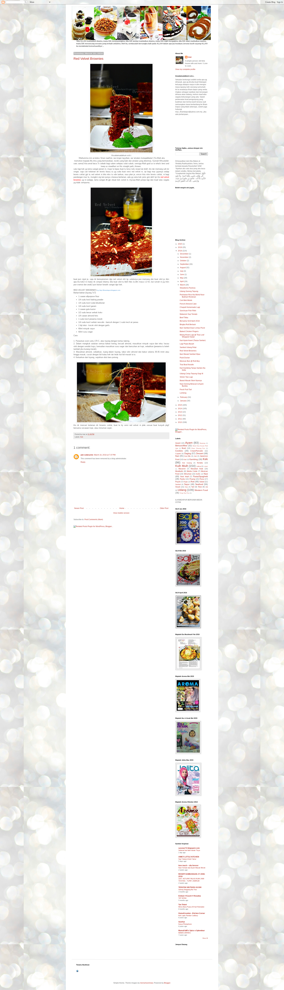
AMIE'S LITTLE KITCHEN (188, 857)
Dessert (199, 453)
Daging (187, 453)
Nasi (206, 474)
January (183, 401)
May (182, 278)
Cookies (179, 451)
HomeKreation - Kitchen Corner (191, 913)
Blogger (167, 983)
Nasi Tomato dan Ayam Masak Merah (191, 868)
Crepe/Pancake (196, 451)
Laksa (198, 466)
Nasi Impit (184, 477)
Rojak (186, 482)
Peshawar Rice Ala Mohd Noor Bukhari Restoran (192, 296)
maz (190, 57)
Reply (83, 462)
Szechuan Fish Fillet (188, 311)
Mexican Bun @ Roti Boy (190, 361)
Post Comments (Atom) (93, 519)
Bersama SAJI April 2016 (190, 321)
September (184, 264)
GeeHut (181, 922)
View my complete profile (185, 69)
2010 (180, 422)
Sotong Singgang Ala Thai (187, 889)
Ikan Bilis (187, 456)
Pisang (192, 479)
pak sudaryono (87, 455)
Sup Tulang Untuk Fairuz (187, 859)
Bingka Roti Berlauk (188, 324)
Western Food (201, 490)
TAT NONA (182, 898)
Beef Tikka (184, 318)
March (182, 285)
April (182, 281)
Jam (195, 456)
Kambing (193, 459)
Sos (186, 487)
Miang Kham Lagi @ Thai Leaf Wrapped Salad (192, 336)
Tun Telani (182, 905)
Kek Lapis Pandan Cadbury (188, 915)
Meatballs (179, 471)
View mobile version (121, 513)
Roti (192, 481)
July (182, 271)
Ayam (189, 442)
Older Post (164, 508)
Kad (185, 459)
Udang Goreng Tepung (189, 291)
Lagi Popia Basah (187, 344)
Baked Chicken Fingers (189, 331)
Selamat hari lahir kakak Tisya (189, 850)
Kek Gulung (187, 463)
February (184, 397)
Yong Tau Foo (184, 493)
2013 (180, 412)
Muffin (198, 474)
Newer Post (79, 508)
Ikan (177, 456)
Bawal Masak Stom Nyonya (191, 381)
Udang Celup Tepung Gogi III (191, 374)
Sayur (187, 484)
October (183, 261)
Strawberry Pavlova (187, 288)
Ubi (206, 487)
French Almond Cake (188, 304)
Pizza (202, 479)
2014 (180, 409)
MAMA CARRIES (184, 933)
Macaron (182, 469)
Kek (81, 437)
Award (177, 443)
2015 (180, 405)
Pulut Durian (185, 358)
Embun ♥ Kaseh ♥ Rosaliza (189, 896)
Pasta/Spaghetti (200, 476)
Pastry (182, 479)
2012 (180, 415)
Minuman (188, 474)
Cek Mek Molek (186, 300)
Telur (200, 487)
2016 (180, 251)
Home (121, 508)
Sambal (178, 484)
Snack (177, 487)
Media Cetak (192, 471)
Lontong (183, 393)
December (184, 254)
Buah (184, 448)
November (184, 257)
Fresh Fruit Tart (186, 390)
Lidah (206, 466)
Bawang (202, 443)
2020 (180, 244)
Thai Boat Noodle (187, 365)
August (183, 268)
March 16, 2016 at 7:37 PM (105, 455)
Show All (205, 938)
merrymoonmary (146, 983)
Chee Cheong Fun (198, 448)
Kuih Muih (181, 465)
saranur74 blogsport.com (189, 848)
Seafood (199, 484)
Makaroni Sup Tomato (188, 314)
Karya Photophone (185, 924)
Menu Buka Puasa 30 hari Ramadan (191, 907)
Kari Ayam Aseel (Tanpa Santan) (193, 340)
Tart (192, 487)
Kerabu (200, 463)
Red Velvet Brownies (88, 58)
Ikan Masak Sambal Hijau (190, 354)
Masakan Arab (197, 469)
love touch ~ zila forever (188, 865)
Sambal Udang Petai (188, 347)
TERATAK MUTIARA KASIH (189, 887)
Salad (201, 482)
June (182, 274)
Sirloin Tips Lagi (186, 377)
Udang (182, 489)
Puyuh (177, 482)
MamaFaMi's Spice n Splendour (191, 931)
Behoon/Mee (181, 445)
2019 (180, 247)
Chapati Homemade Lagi (190, 307)
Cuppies (178, 453)
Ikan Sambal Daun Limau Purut (192, 328)
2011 (180, 419)
